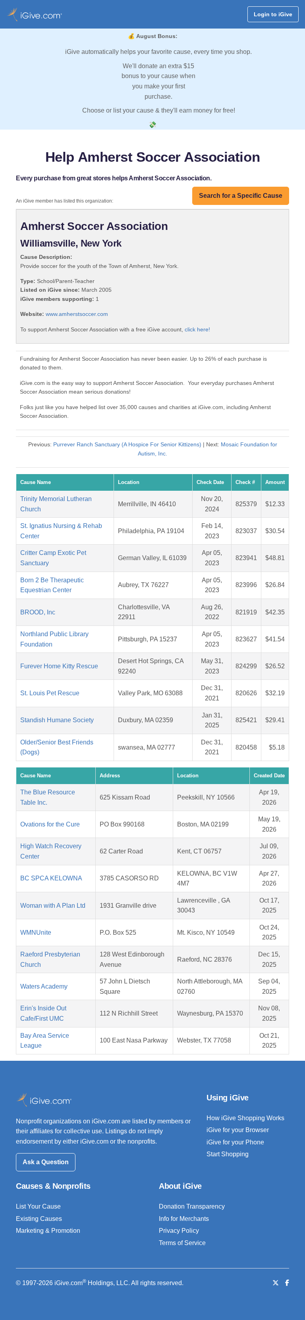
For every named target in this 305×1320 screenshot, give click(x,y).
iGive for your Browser (238, 1130)
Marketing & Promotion (48, 1230)
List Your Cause (38, 1206)
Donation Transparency (192, 1206)
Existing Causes (39, 1218)
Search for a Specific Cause (240, 195)
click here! (197, 329)
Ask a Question (46, 1162)
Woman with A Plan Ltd (52, 905)
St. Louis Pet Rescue (49, 693)
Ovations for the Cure (50, 824)
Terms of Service (182, 1243)
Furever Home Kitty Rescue (59, 666)
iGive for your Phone (235, 1142)
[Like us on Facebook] (287, 1283)
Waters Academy (44, 986)
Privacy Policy (179, 1230)
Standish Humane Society (57, 720)
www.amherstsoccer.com (77, 314)
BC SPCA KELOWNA (51, 878)
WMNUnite (35, 932)
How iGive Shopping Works (245, 1118)
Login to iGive (273, 14)
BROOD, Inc (37, 612)
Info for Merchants (184, 1218)
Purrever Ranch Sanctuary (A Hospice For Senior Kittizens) (127, 444)
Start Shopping (228, 1154)
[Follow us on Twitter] (275, 1283)
